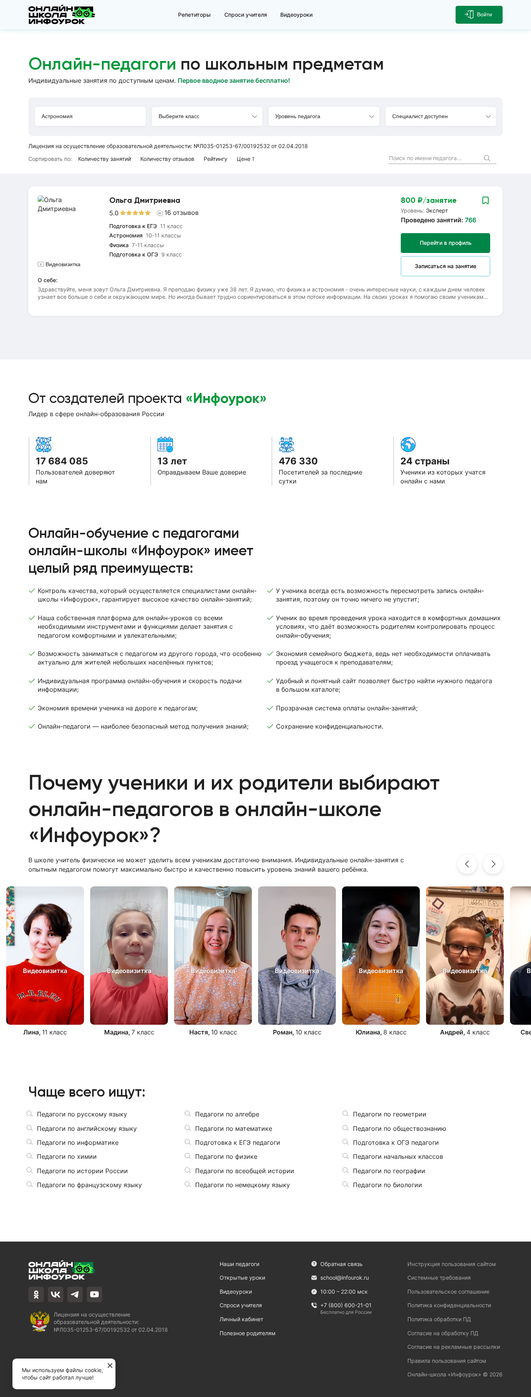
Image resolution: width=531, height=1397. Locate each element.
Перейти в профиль (446, 242)
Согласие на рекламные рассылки (453, 1346)
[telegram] (75, 1294)
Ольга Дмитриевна (144, 200)
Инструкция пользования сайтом (451, 1264)
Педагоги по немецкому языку (242, 1185)
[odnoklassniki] (36, 1294)
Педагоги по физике (226, 1156)
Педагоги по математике (233, 1128)
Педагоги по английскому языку (87, 1128)
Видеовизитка (62, 264)
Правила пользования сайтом (446, 1360)
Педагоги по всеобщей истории (244, 1171)
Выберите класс (179, 116)
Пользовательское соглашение (448, 1291)
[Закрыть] (110, 1365)
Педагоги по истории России (82, 1171)
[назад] (467, 864)
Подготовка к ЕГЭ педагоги (237, 1142)
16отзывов (181, 212)
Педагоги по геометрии (389, 1114)
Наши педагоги (239, 1264)
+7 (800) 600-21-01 (346, 1305)
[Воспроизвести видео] (45, 955)
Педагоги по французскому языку (89, 1185)
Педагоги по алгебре (227, 1114)
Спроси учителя (245, 14)
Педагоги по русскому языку (82, 1114)
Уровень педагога (297, 116)
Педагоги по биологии (387, 1185)
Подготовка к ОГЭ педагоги (396, 1142)
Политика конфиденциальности (449, 1305)
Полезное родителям (248, 1333)
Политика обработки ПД (439, 1319)
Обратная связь (341, 1264)
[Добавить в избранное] (485, 200)
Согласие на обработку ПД (443, 1333)
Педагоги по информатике (78, 1142)
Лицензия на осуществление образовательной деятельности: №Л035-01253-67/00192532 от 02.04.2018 (168, 146)
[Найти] (488, 158)
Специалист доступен (420, 116)
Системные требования (439, 1277)
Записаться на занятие (445, 266)
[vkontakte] (55, 1294)
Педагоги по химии (67, 1156)
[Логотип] (63, 15)
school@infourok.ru (344, 1277)
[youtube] (94, 1294)
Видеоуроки (296, 14)
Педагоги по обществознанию (399, 1128)
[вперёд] (493, 864)
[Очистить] (473, 158)
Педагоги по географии (389, 1171)
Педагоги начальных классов (398, 1156)
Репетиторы (194, 14)
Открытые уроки (242, 1277)
